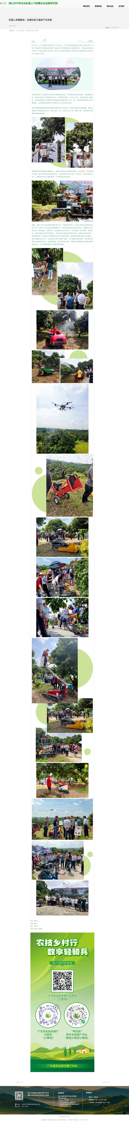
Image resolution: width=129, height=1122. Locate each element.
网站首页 (11, 30)
